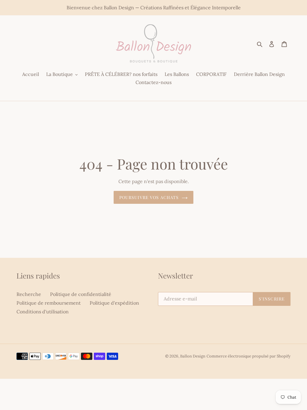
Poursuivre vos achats (149, 197)
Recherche (28, 294)
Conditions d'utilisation (42, 312)
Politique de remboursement (48, 303)
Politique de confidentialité (80, 294)
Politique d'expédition (114, 303)
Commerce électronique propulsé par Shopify (249, 356)
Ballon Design (192, 356)
